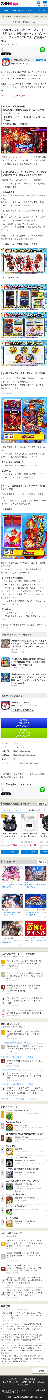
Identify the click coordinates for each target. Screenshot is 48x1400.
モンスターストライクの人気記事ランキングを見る (19, 1099)
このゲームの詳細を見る (24, 710)
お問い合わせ (14, 1379)
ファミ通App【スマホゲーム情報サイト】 (16, 16)
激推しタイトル (29, 22)
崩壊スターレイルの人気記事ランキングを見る (18, 1057)
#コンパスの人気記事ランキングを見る (15, 1042)
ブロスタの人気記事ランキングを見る (15, 1069)
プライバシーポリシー (12, 1382)
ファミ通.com (38, 1382)
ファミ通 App (9, 4)
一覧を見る (42, 804)
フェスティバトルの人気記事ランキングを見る (18, 1084)
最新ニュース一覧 (41, 16)
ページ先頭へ (41, 1371)
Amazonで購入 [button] (10, 851)
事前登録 (16, 22)
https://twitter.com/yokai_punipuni (24, 755)
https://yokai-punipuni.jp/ (21, 751)
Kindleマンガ (34, 810)
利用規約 (25, 1379)
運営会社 (33, 1379)
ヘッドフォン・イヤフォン (14, 810)
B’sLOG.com (23, 1384)
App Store (24, 723)
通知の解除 (26, 1382)
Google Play (24, 733)
